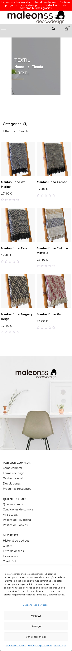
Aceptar (36, 616)
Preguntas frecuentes (17, 489)
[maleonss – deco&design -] (36, 17)
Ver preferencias (36, 637)
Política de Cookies (16, 645)
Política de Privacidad (17, 520)
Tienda (37, 67)
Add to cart (46, 189)
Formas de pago (13, 473)
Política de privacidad (40, 645)
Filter (6, 131)
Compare (27, 196)
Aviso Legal (60, 645)
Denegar (36, 626)
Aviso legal (10, 515)
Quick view (33, 196)
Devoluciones (12, 483)
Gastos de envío (13, 478)
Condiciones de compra (18, 509)
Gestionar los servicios (35, 604)
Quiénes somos (13, 504)
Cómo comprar (12, 468)
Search (23, 131)
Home (19, 67)
